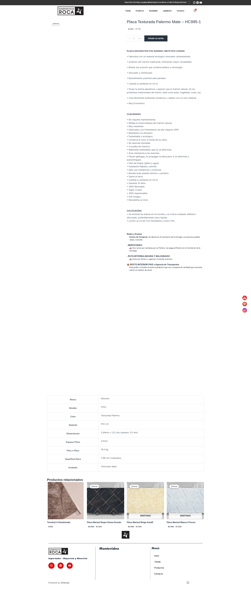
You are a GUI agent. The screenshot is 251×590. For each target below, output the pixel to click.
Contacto (180, 11)
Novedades (153, 11)
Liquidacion (167, 11)
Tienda (127, 11)
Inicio (156, 556)
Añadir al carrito (156, 38)
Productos (140, 11)
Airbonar (65, 582)
